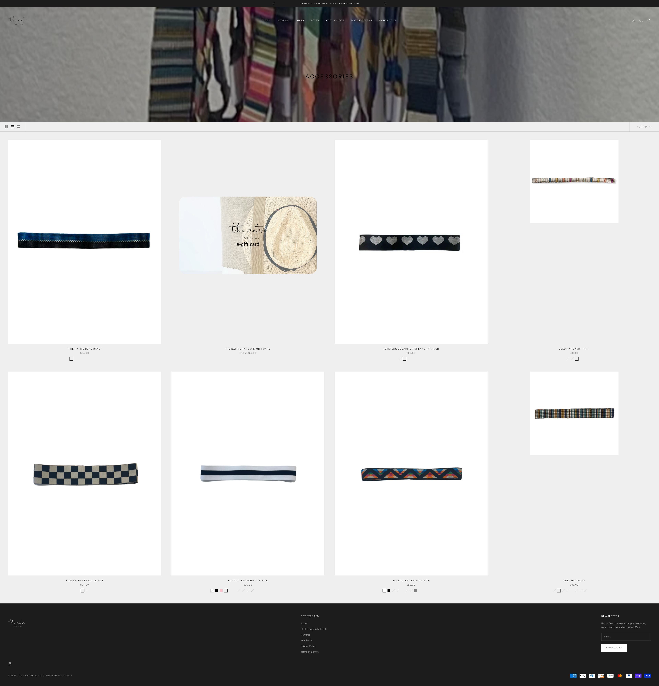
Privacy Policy (308, 646)
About (304, 623)
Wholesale (306, 640)
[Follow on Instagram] (10, 663)
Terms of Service (310, 651)
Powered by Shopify (58, 676)
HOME (267, 20)
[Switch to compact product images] (18, 126)
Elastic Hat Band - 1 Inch (411, 580)
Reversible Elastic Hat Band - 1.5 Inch (411, 349)
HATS (300, 20)
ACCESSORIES (335, 20)
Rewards (305, 634)
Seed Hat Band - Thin (574, 349)
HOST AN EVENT (329, 3)
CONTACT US (387, 20)
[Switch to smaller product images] (12, 126)
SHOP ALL (283, 20)
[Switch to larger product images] (6, 126)
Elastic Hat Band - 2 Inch (84, 580)
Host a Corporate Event (313, 629)
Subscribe (614, 647)
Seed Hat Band (574, 580)
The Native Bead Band (84, 349)
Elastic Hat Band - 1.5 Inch (247, 580)
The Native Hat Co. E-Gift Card (248, 349)
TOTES (315, 20)
